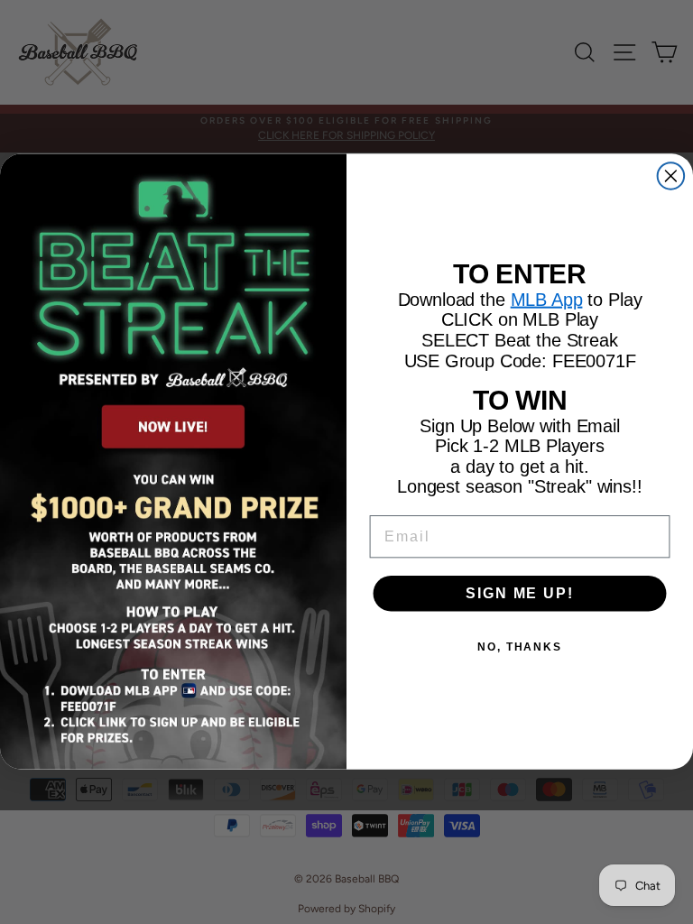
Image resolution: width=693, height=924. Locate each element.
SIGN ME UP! (519, 593)
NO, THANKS (519, 647)
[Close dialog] (671, 176)
